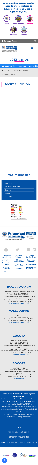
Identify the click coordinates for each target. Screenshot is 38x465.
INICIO (19, 427)
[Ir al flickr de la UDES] (27, 250)
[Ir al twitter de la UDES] (16, 250)
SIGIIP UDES (19, 268)
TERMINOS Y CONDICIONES (19, 432)
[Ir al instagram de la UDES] (10, 248)
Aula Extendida (19, 265)
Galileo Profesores (19, 256)
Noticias (8, 193)
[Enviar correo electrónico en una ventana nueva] (19, 417)
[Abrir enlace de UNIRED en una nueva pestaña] (14, 455)
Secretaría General (31, 260)
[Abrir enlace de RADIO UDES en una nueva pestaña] (5, 455)
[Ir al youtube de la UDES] (22, 248)
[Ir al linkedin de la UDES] (33, 250)
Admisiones (6, 260)
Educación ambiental (12, 187)
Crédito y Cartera (6, 268)
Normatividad (31, 264)
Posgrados (25, 303)
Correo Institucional (31, 256)
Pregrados (15, 303)
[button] (4, 460)
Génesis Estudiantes (19, 260)
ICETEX (7, 271)
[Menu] (32, 47)
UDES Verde (9, 66)
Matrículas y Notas (6, 263)
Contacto (8, 196)
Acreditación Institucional (31, 268)
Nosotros (22, 66)
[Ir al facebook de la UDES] (4, 250)
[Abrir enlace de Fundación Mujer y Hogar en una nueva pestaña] (23, 455)
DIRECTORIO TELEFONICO (19, 437)
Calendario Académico (7, 256)
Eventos (8, 190)
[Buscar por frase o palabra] (35, 40)
